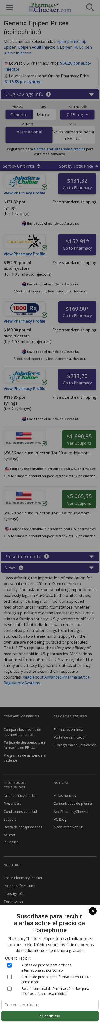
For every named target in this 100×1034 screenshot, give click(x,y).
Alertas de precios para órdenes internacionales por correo (46, 967)
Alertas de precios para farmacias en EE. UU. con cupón (56, 979)
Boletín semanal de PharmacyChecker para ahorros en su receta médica (55, 991)
